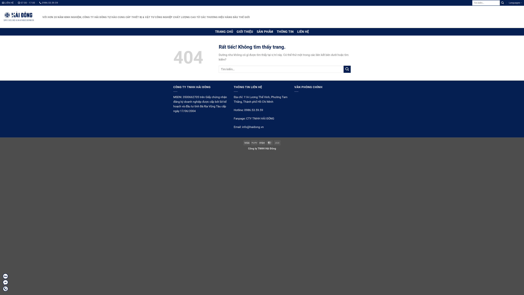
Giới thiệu (245, 32)
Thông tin (285, 32)
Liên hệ (303, 32)
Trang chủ (224, 32)
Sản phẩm (265, 32)
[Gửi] (502, 2)
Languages (514, 2)
